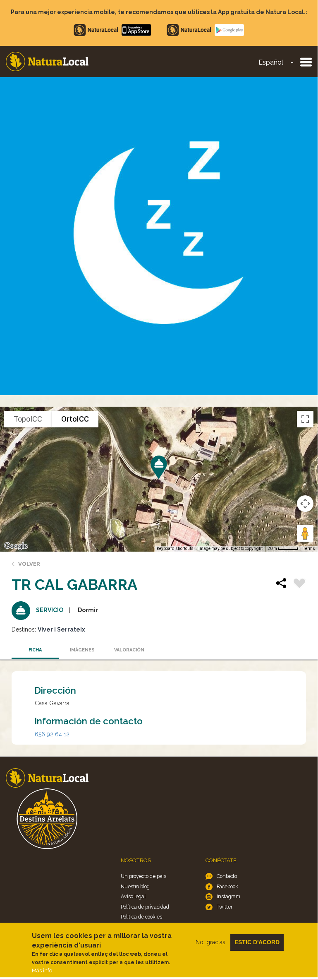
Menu (305, 61)
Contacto (227, 876)
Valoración (129, 650)
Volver (29, 564)
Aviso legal (133, 896)
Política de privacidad (145, 907)
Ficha (35, 650)
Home (47, 61)
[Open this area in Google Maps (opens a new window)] (15, 546)
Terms (309, 548)
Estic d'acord (257, 942)
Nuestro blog (135, 886)
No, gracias (210, 942)
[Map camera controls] (305, 503)
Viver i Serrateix (61, 629)
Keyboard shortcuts (175, 548)
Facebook (227, 886)
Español (270, 62)
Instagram (228, 896)
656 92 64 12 (52, 734)
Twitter (224, 907)
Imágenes (82, 650)
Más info (42, 970)
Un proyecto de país (143, 876)
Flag (299, 584)
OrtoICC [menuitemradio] (75, 419)
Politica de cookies (141, 917)
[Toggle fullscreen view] (305, 419)
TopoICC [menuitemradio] (28, 419)
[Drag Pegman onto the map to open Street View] (305, 533)
